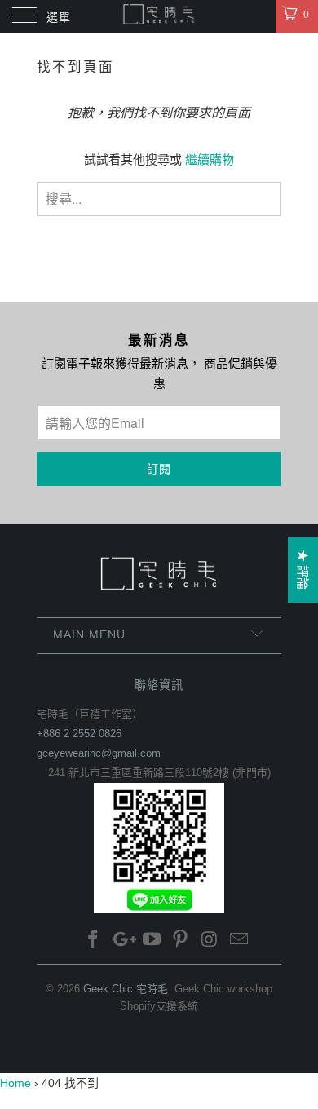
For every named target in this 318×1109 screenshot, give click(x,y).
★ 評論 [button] (303, 570)
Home (15, 1082)
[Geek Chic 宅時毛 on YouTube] (151, 941)
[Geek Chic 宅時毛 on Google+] (123, 941)
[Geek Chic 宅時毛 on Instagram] (210, 941)
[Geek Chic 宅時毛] (159, 16)
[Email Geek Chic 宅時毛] (239, 941)
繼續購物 (209, 159)
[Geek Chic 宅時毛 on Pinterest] (181, 941)
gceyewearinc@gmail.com (99, 753)
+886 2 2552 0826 (79, 733)
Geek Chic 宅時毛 (125, 989)
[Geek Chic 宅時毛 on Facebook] (94, 941)
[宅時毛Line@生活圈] (159, 848)
